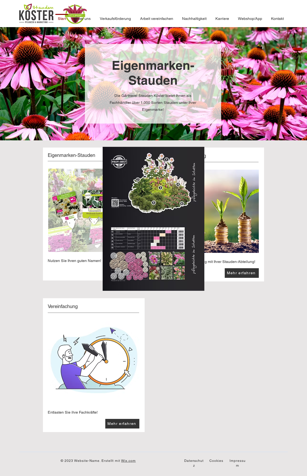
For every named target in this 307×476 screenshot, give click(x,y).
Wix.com (128, 461)
